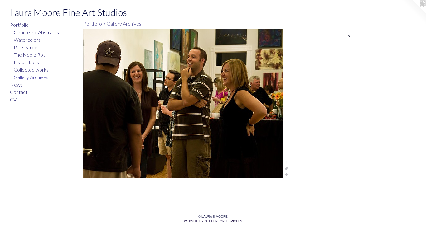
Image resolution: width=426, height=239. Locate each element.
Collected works (31, 70)
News (16, 84)
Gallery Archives (31, 77)
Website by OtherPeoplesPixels (213, 221)
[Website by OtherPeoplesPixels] (413, 12)
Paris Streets (27, 47)
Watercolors (27, 40)
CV (13, 99)
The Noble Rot (29, 55)
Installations (26, 62)
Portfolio (19, 25)
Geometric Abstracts (36, 32)
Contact (18, 92)
